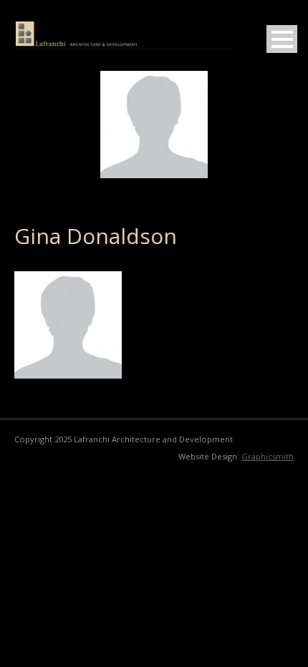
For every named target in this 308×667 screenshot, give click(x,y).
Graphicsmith (267, 456)
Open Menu (281, 39)
